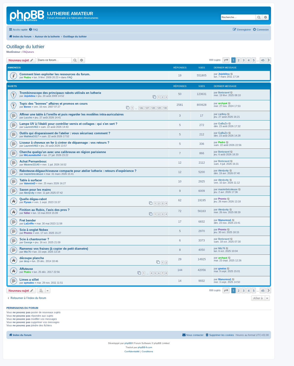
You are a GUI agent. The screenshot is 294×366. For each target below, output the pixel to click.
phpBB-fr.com (145, 347)
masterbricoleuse (33, 174)
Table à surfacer (31, 180)
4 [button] (248, 60)
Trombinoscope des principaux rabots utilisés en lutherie (60, 93)
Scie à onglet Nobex (34, 230)
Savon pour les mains (35, 189)
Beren (27, 106)
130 (165, 107)
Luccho (28, 117)
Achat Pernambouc (33, 161)
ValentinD (29, 183)
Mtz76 (27, 251)
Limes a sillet (29, 279)
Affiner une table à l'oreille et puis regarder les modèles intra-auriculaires (72, 114)
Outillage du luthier (25, 46)
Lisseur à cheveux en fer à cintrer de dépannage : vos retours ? (64, 142)
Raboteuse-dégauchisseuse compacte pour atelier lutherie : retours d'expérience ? (78, 171)
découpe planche (32, 258)
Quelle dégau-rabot (33, 199)
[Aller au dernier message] (231, 74)
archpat (222, 103)
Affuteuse (26, 269)
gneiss (222, 268)
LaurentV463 (31, 127)
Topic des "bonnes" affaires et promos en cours (54, 103)
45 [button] (262, 60)
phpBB (128, 343)
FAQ (69, 77)
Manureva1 (224, 220)
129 (159, 107)
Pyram (27, 202)
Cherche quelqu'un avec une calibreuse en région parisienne (63, 152)
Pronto (222, 198)
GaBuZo (223, 123)
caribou (222, 114)
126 (141, 107)
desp (26, 261)
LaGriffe (29, 223)
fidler (27, 213)
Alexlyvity (223, 170)
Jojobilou (224, 74)
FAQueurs (28, 51)
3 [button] (243, 60)
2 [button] (238, 60)
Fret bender (28, 220)
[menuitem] (33, 29)
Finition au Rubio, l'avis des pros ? (45, 210)
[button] (226, 60)
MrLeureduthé (32, 155)
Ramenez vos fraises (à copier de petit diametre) (54, 248)
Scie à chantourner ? (34, 239)
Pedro (27, 77)
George (28, 242)
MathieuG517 (31, 136)
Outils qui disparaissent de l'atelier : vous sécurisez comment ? (65, 133)
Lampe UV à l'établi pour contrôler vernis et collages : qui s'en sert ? (68, 124)
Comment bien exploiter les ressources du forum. (55, 74)
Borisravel (223, 92)
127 (147, 107)
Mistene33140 (32, 164)
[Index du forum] (27, 15)
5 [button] (253, 60)
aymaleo (29, 282)
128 (153, 107)
